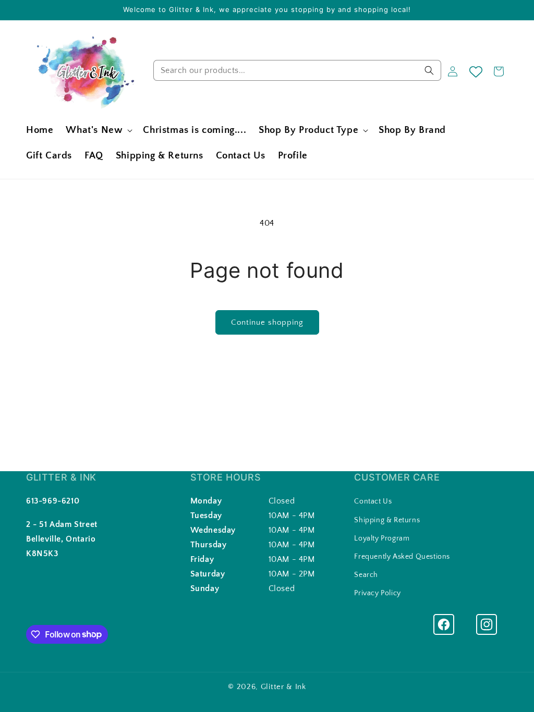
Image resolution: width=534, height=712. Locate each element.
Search (366, 575)
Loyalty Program (381, 538)
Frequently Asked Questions (402, 557)
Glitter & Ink (283, 686)
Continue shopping (267, 322)
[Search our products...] (429, 70)
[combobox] (297, 70)
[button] (98, 130)
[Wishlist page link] (475, 71)
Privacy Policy (377, 593)
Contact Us (373, 501)
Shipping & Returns (387, 520)
